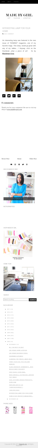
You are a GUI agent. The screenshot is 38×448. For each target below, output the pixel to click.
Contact (16, 2)
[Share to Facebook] (4, 95)
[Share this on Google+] (14, 95)
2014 (8, 318)
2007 (8, 338)
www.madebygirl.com (14, 109)
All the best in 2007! (16, 347)
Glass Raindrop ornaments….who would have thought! (21, 368)
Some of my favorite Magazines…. (21, 396)
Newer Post (5, 159)
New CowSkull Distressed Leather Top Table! (21, 376)
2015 (8, 315)
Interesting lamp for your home (21, 393)
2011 (8, 326)
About (9, 2)
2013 (8, 321)
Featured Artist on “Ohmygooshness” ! (16, 386)
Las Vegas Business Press (18, 353)
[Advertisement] (18, 429)
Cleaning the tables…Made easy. (20, 359)
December (12, 344)
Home (3, 2)
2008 (8, 335)
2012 (8, 324)
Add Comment (9, 34)
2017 (8, 309)
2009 (8, 332)
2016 (8, 312)
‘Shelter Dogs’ (14, 390)
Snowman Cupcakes (16, 356)
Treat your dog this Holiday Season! (19, 363)
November (12, 399)
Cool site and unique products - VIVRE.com (21, 381)
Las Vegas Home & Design (18, 350)
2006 (8, 341)
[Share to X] (9, 95)
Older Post (33, 159)
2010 (8, 329)
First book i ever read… (17, 372)
